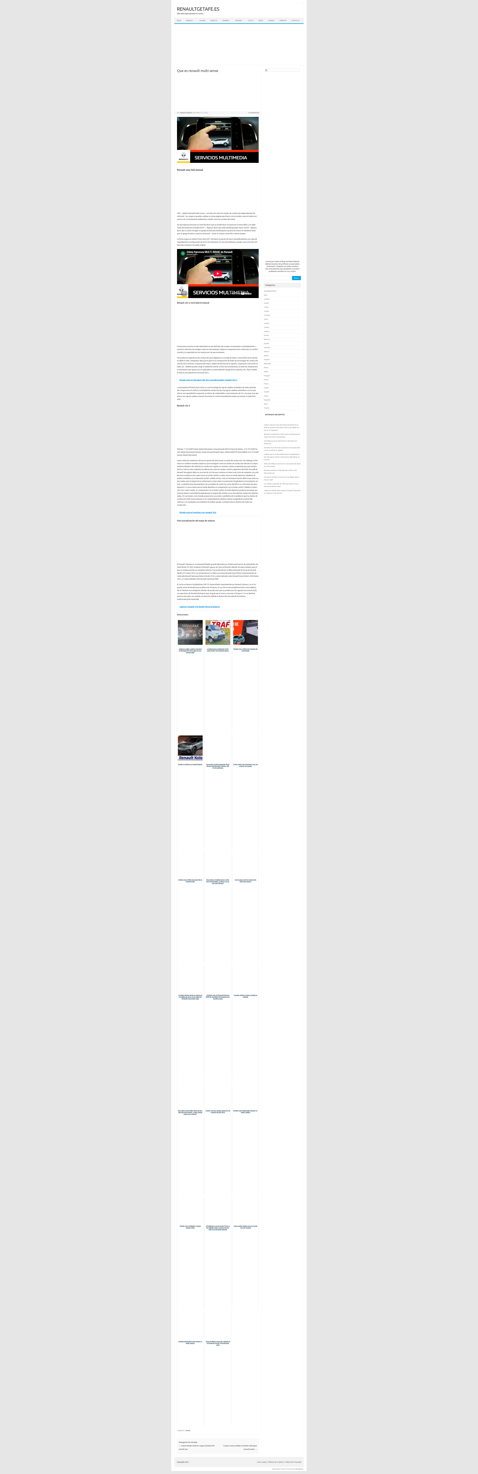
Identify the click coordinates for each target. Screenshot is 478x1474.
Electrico (267, 339)
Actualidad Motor (270, 291)
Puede (266, 388)
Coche (266, 307)
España (266, 343)
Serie (266, 404)
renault (187, 1430)
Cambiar (225, 20)
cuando (266, 323)
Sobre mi (282, 20)
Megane (238, 20)
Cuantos (213, 20)
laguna (266, 355)
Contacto (295, 20)
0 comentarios (253, 113)
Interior (266, 351)
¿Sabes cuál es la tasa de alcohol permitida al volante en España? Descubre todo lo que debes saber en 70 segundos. (281, 427)
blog (265, 295)
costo (266, 319)
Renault (189, 20)
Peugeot (267, 375)
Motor (266, 367)
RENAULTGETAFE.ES (198, 8)
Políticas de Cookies (275, 1462)
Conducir (267, 315)
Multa (266, 371)
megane (267, 359)
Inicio (179, 20)
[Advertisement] (239, 44)
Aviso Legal (261, 1462)
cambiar (267, 299)
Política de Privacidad (293, 1462)
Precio (266, 384)
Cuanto (266, 327)
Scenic (260, 20)
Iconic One (276, 1469)
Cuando (271, 20)
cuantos (267, 331)
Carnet (266, 303)
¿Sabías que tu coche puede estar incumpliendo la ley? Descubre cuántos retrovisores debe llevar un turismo (282, 456)
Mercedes (267, 363)
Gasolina (267, 347)
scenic (266, 396)
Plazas (266, 379)
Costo (250, 20)
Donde (266, 335)
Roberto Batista (186, 113)
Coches (266, 311)
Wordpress (299, 1469)
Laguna (202, 20)
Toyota (266, 408)
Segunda (267, 400)
